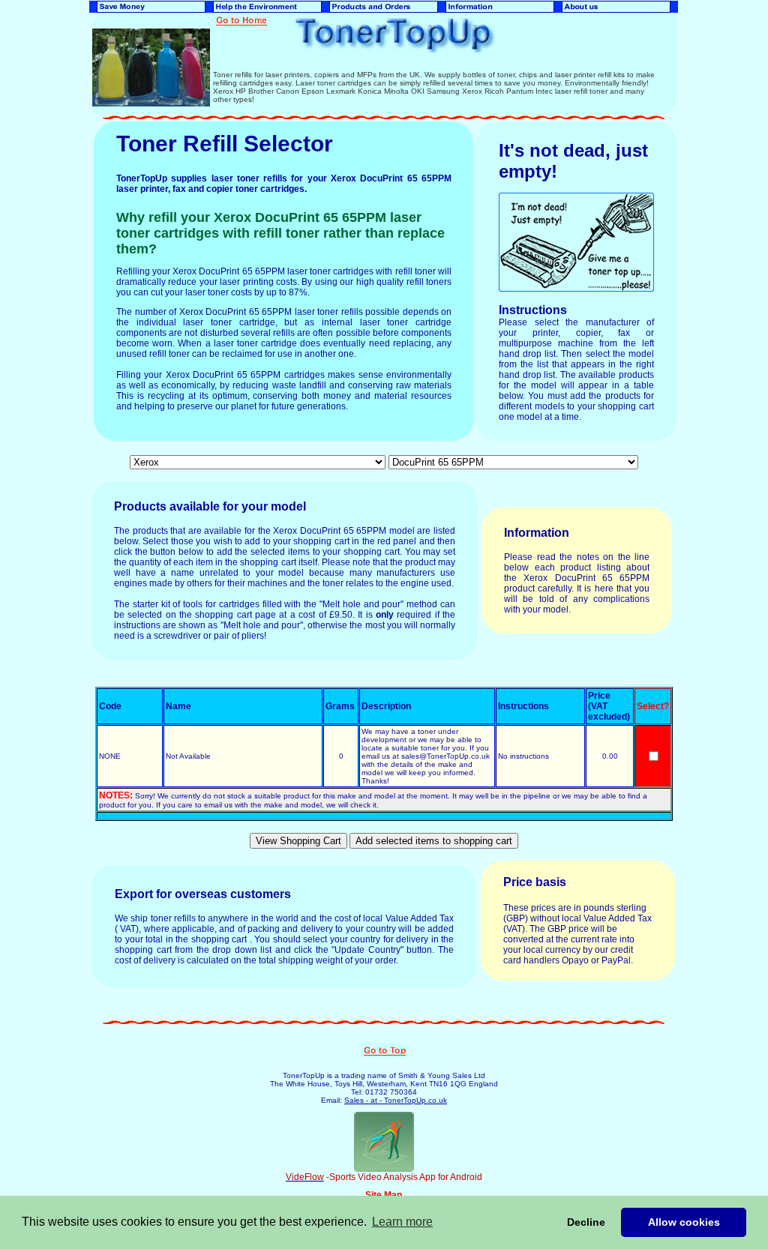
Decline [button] (586, 1222)
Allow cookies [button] (684, 1222)
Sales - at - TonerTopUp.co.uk (395, 1100)
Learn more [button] (402, 1221)
